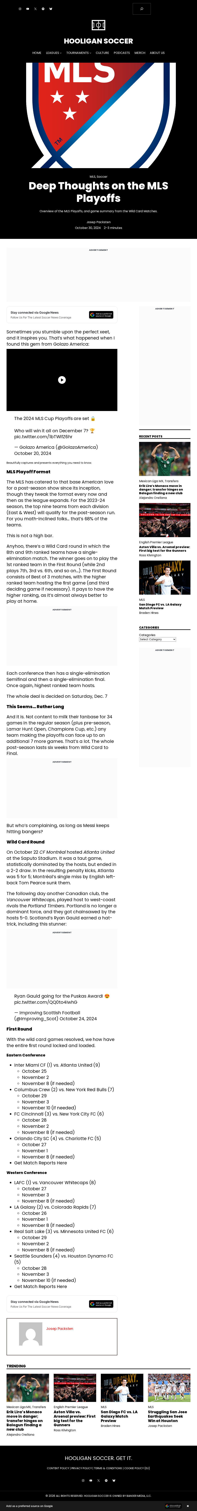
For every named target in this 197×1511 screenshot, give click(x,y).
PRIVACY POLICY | (82, 1468)
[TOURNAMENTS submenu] (90, 53)
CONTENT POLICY (58, 1468)
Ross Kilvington (150, 555)
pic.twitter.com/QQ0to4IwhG (45, 1002)
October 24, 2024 (78, 1019)
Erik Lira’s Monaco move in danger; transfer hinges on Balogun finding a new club (161, 489)
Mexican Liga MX (151, 481)
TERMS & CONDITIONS (108, 1468)
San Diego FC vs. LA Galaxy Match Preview (160, 606)
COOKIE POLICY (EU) (137, 1468)
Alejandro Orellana (153, 498)
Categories (147, 635)
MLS (92, 176)
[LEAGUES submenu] (61, 53)
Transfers (172, 481)
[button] (98, 1506)
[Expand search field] (142, 9)
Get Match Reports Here (40, 1163)
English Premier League (156, 542)
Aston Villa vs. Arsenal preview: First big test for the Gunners (164, 548)
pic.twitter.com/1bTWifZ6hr (43, 437)
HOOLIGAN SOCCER (98, 41)
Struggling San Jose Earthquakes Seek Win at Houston (167, 1416)
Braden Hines (149, 613)
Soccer (102, 176)
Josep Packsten (99, 222)
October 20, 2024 (32, 453)
